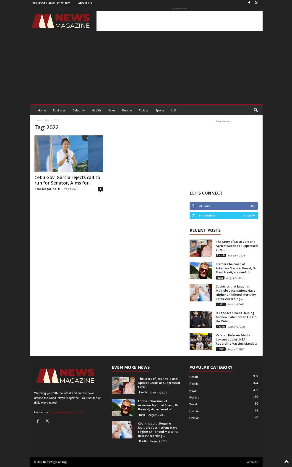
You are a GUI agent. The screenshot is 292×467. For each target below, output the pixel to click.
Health (96, 110)
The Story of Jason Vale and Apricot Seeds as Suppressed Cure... (237, 246)
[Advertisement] (179, 21)
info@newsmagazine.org (66, 412)
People (127, 110)
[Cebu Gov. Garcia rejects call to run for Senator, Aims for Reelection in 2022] (68, 153)
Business (59, 110)
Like (252, 206)
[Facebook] (249, 3)
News (111, 110)
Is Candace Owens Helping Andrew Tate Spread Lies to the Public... (236, 317)
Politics (144, 110)
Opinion (194, 418)
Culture (194, 411)
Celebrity (79, 110)
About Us (85, 3)
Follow (249, 215)
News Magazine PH (47, 188)
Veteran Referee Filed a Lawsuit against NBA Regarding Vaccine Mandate (237, 339)
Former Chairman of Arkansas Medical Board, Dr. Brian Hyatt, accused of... (236, 268)
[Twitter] (256, 3)
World (193, 404)
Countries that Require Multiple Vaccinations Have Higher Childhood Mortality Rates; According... (236, 292)
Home (42, 110)
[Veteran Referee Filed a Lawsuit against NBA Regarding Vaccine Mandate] (201, 341)
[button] (256, 110)
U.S (173, 110)
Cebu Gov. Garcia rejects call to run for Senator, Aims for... (67, 180)
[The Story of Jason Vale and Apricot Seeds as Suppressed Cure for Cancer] (201, 248)
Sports (159, 110)
